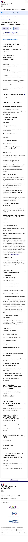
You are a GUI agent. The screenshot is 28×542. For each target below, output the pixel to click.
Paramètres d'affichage (21, 530)
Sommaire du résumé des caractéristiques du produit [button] (11, 33)
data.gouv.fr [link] (13, 498)
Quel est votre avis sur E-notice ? (10, 13)
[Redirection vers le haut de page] (24, 45)
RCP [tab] (11, 28)
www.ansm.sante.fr (14, 254)
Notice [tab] (16, 28)
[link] (13, 9)
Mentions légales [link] (19, 527)
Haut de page (14, 480)
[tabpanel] (14, 254)
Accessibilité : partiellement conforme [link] (8, 527)
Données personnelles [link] (5, 530)
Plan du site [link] (12, 530)
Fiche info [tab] (5, 28)
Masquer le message (26, 13)
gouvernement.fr (15, 495)
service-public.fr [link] (4, 498)
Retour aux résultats (7, 19)
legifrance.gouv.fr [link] (5, 495)
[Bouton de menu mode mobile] (26, 2)
